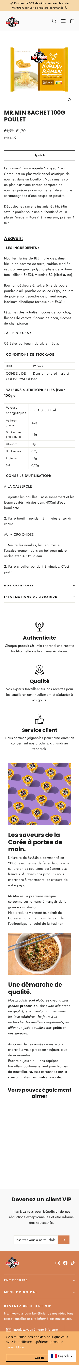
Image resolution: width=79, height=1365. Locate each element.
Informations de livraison (31, 597)
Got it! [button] (39, 1357)
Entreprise (16, 1280)
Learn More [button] (15, 1347)
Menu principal (21, 1292)
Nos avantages (19, 585)
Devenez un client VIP (28, 1306)
